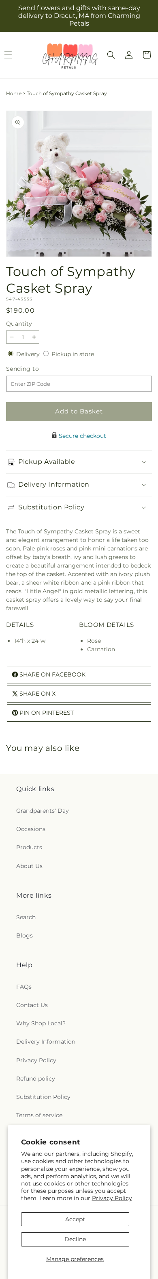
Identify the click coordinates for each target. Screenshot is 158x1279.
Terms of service (39, 1115)
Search (26, 917)
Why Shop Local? (41, 1023)
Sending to (34, 369)
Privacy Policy (112, 1198)
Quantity (19, 323)
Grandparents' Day (42, 810)
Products (29, 847)
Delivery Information (45, 1041)
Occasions (30, 829)
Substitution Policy (43, 1097)
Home (13, 93)
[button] (111, 55)
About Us (29, 866)
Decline (75, 1239)
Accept (75, 1219)
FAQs (24, 986)
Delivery (28, 354)
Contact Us (32, 1005)
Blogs (24, 935)
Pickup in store (72, 354)
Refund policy (35, 1078)
